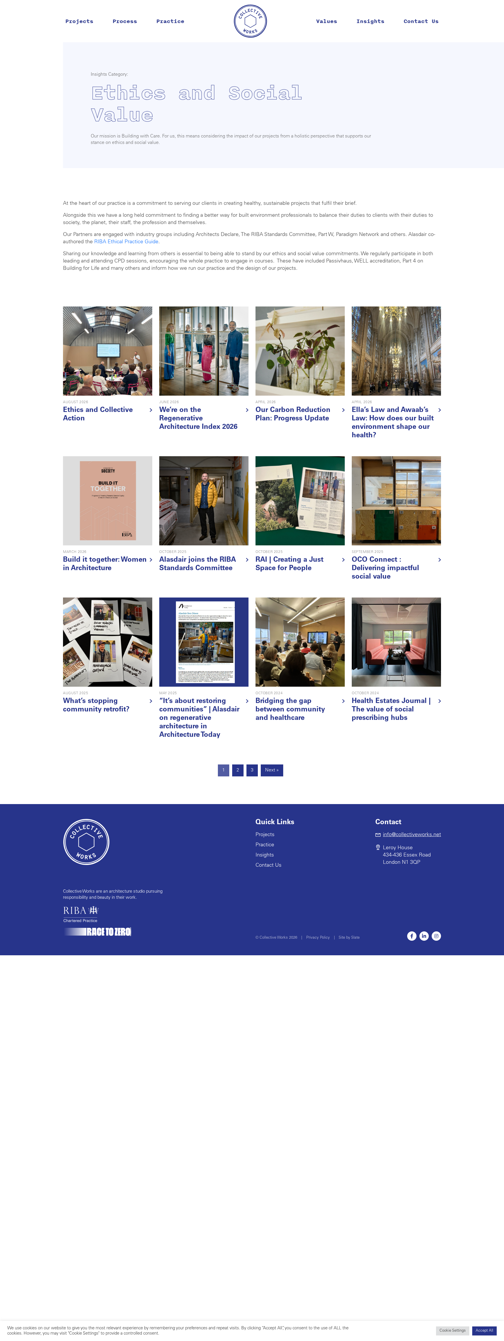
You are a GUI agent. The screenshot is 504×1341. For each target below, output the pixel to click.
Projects (79, 21)
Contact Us (421, 21)
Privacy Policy (318, 938)
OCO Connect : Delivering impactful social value (385, 569)
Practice (170, 21)
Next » (272, 770)
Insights (370, 21)
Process (125, 21)
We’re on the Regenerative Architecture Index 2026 (198, 419)
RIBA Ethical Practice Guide (126, 242)
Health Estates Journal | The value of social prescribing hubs (391, 710)
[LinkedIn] (424, 936)
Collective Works (250, 21)
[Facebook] (411, 936)
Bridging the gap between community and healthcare (290, 710)
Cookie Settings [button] (453, 1331)
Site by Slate (349, 938)
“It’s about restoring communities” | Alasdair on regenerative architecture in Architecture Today (199, 718)
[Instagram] (436, 936)
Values (326, 21)
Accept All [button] (484, 1331)
